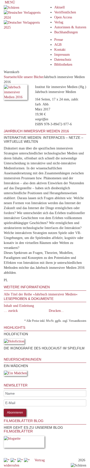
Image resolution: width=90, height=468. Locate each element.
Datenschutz (62, 59)
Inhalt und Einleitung (19, 306)
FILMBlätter (18, 431)
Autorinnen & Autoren (70, 27)
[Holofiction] (14, 342)
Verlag (58, 22)
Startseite (10, 77)
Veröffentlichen (65, 12)
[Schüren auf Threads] (13, 460)
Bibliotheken (63, 64)
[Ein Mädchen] (15, 374)
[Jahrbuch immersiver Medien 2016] (16, 93)
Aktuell (59, 7)
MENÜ (9, 2)
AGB (58, 45)
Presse (58, 40)
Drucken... (56, 311)
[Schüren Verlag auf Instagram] (27, 460)
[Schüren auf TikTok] (20, 460)
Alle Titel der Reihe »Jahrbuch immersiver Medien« (41, 294)
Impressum (62, 54)
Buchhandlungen (66, 32)
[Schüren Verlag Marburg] (11, 7)
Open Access (63, 17)
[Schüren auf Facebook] (7, 460)
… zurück (11, 311)
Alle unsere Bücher (30, 77)
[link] (4, 355)
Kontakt (60, 49)
